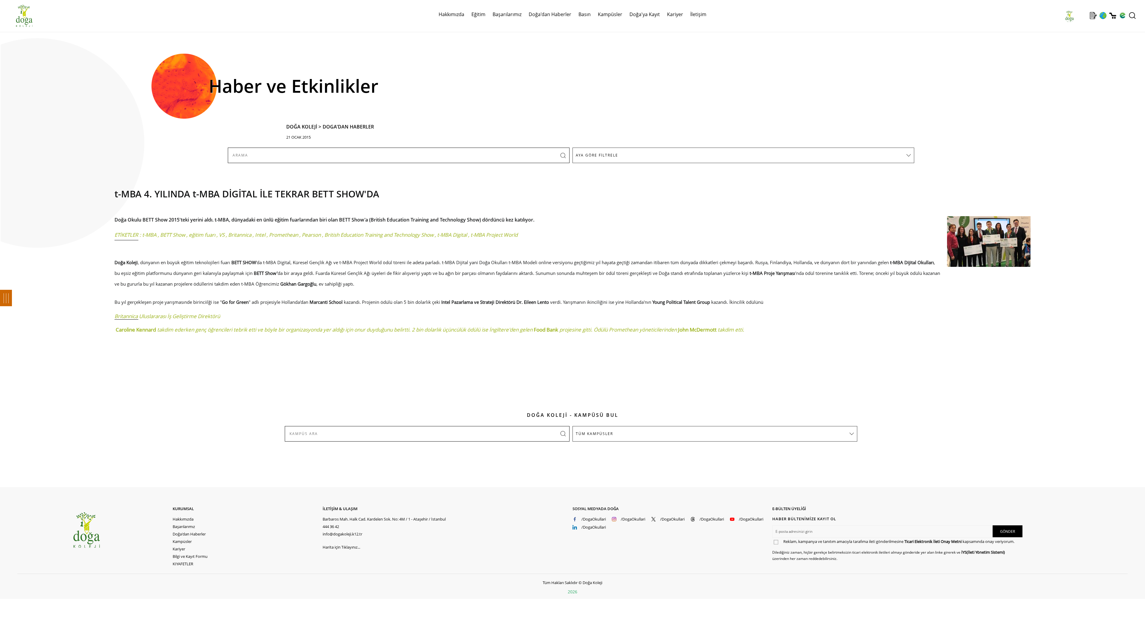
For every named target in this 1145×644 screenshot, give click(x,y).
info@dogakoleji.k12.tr (342, 534)
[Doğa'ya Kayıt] (1093, 15)
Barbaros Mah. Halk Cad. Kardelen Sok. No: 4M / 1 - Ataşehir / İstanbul (384, 519)
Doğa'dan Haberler (550, 14)
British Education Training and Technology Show (379, 234)
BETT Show (172, 234)
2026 (572, 592)
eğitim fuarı (202, 234)
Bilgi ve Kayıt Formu (190, 556)
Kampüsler (610, 14)
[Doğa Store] (1112, 15)
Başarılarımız (184, 526)
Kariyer (675, 14)
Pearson (311, 234)
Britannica (239, 234)
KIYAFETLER (183, 563)
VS (222, 234)
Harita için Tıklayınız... (341, 547)
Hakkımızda (183, 519)
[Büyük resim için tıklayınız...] (985, 244)
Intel (260, 234)
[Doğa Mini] (1083, 15)
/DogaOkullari (593, 519)
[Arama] (1132, 15)
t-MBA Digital (452, 234)
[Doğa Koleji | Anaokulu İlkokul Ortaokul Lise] (18, 16)
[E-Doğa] (1122, 15)
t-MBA (149, 234)
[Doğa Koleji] (123, 530)
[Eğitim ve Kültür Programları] (1103, 15)
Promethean (283, 234)
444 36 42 (331, 526)
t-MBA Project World (494, 234)
